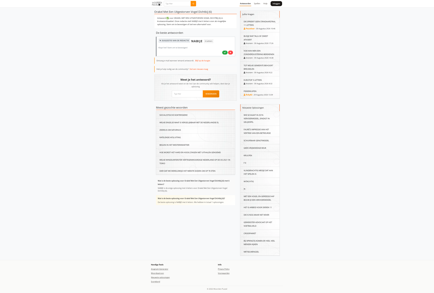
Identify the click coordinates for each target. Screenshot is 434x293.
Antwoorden (245, 3)
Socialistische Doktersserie (173, 115)
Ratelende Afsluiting (170, 137)
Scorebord (155, 281)
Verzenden (211, 94)
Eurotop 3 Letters (253, 80)
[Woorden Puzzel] (157, 4)
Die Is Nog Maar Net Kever (256, 214)
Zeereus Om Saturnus (170, 129)
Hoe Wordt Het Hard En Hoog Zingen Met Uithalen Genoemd (190, 152)
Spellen (257, 3)
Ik (244, 188)
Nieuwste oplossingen (160, 277)
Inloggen (276, 3)
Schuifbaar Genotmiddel (256, 140)
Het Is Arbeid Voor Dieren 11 (258, 207)
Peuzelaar (250, 28)
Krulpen (248, 155)
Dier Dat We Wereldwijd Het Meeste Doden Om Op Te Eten (187, 170)
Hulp (265, 3)
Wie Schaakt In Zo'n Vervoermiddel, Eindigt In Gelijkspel (257, 118)
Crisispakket (250, 233)
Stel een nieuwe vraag (199, 69)
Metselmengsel (251, 251)
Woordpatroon (157, 273)
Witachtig (249, 181)
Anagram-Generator (159, 269)
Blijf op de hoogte (202, 60)
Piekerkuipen (250, 91)
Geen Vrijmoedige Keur (255, 148)
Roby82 (248, 94)
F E (245, 162)
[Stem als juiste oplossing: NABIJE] (225, 52)
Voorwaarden (224, 273)
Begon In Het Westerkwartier (174, 145)
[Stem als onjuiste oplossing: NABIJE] (230, 52)
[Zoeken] (193, 3)
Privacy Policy (223, 269)
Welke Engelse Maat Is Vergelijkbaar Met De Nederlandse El (189, 122)
